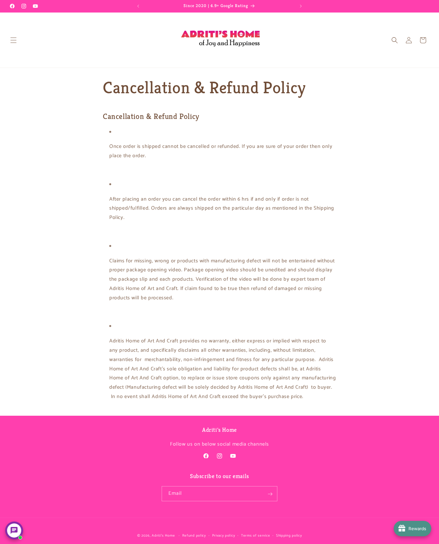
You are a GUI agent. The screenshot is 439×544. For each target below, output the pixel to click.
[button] (13, 40)
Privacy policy (223, 535)
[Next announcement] (301, 6)
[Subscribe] (270, 494)
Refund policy (194, 535)
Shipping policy (289, 535)
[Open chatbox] (14, 530)
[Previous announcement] (138, 6)
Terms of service (255, 535)
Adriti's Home (163, 536)
